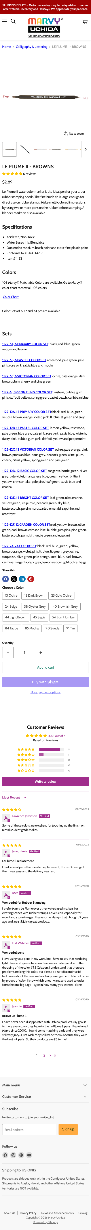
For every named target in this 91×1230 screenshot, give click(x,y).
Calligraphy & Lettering (31, 47)
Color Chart (11, 297)
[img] (11, 810)
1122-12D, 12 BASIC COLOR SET (24, 471)
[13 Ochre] (11, 601)
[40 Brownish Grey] (66, 612)
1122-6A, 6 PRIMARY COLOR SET (25, 344)
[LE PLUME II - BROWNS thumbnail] (40, 149)
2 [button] (44, 1056)
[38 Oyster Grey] (35, 612)
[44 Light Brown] (16, 623)
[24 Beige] (11, 612)
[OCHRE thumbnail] (71, 149)
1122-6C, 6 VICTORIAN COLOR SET (26, 376)
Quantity (7, 642)
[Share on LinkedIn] (22, 579)
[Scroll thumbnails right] (84, 149)
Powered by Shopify (45, 1222)
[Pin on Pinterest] (30, 579)
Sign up (68, 1129)
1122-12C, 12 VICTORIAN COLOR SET (28, 449)
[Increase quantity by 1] (40, 652)
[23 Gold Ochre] (62, 601)
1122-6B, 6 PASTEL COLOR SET (24, 360)
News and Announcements (57, 1213)
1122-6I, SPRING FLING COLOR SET (27, 392)
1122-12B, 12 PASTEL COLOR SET (25, 428)
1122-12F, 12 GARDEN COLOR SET (26, 525)
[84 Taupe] (12, 633)
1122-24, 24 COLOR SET (19, 546)
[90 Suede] (53, 633)
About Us (9, 1213)
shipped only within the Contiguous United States (51, 1178)
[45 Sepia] (39, 623)
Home (6, 47)
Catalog (82, 1213)
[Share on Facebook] (5, 579)
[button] (12, 174)
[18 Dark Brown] (34, 601)
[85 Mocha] (32, 633)
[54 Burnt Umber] (64, 623)
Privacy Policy (28, 1213)
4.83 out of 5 (57, 736)
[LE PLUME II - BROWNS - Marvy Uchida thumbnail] (9, 149)
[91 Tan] (71, 633)
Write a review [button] (46, 781)
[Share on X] (14, 579)
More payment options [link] (45, 692)
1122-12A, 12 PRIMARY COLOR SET (26, 412)
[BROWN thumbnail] (56, 149)
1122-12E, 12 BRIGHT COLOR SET (25, 498)
